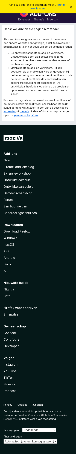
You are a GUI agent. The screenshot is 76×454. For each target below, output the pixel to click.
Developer (11, 346)
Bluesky (9, 384)
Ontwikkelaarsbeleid (18, 186)
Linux (7, 264)
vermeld (25, 411)
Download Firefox (17, 231)
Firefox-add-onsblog (19, 167)
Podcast (10, 391)
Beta (7, 296)
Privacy (8, 404)
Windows (10, 238)
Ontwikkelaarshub (17, 180)
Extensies (24, 19)
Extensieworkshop (17, 173)
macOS (9, 244)
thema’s (24, 111)
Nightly (9, 289)
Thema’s (38, 19)
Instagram (11, 364)
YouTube (10, 371)
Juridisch (38, 404)
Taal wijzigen (11, 430)
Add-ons (10, 154)
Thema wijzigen (13, 436)
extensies (10, 111)
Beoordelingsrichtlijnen (20, 213)
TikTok (9, 378)
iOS (6, 251)
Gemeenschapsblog (18, 193)
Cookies (22, 404)
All (5, 271)
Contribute (11, 339)
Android (9, 258)
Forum (8, 200)
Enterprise (11, 314)
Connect (10, 333)
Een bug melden (15, 206)
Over (7, 160)
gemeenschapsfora (26, 115)
